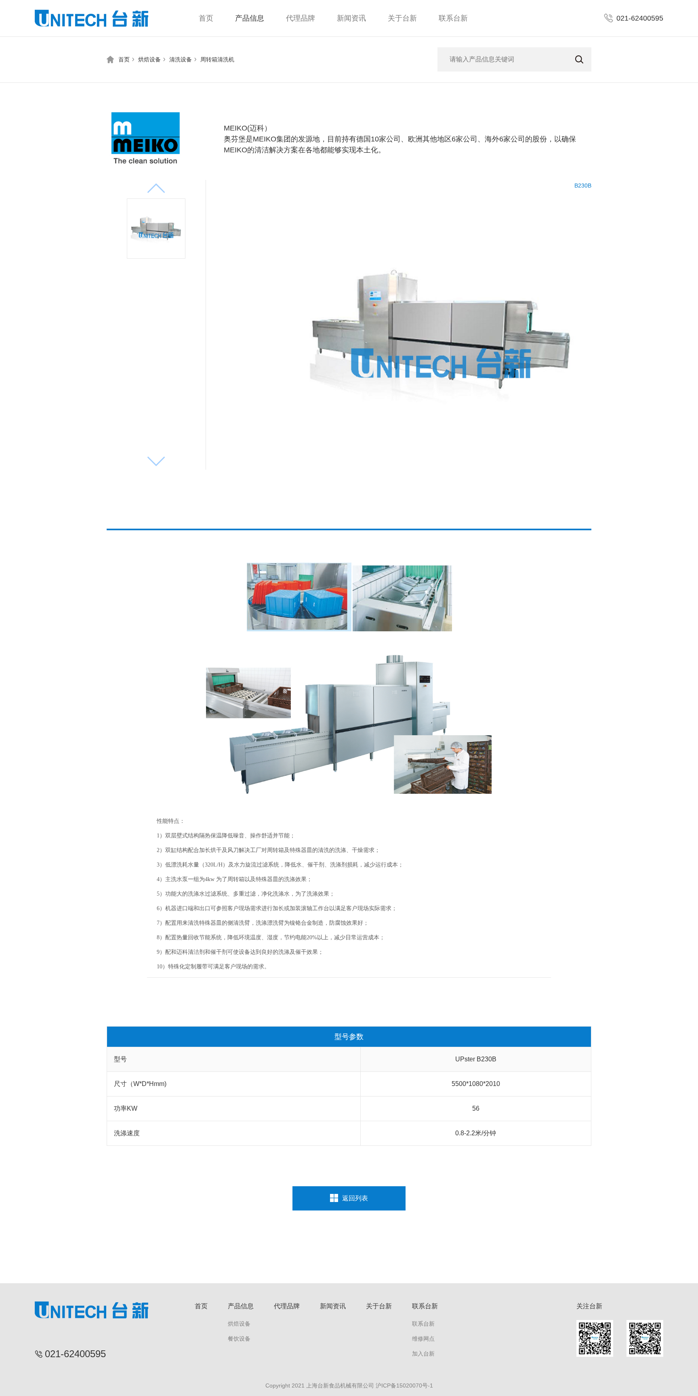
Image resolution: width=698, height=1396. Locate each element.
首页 (206, 18)
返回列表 (355, 1198)
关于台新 (402, 18)
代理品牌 (300, 18)
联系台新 (453, 18)
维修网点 (423, 1338)
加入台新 (423, 1353)
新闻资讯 (351, 18)
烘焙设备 (149, 59)
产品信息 (249, 18)
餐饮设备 (239, 1338)
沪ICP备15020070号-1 (404, 1385)
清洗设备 (180, 59)
